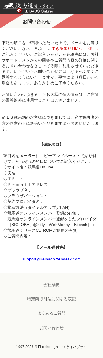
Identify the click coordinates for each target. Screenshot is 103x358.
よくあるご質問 (51, 313)
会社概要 (51, 284)
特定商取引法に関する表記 (51, 299)
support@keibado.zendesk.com (51, 259)
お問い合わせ (51, 327)
